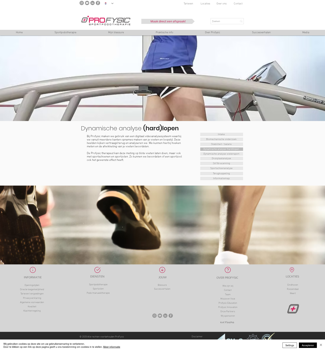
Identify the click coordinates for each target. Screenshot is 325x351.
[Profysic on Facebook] (171, 316)
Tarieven (188, 3)
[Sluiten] (321, 345)
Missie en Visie (227, 298)
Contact (238, 3)
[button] (164, 33)
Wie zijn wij (227, 286)
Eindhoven (292, 285)
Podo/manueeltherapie (98, 293)
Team (228, 294)
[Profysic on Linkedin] (165, 316)
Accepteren (308, 345)
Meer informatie (111, 346)
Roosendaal (293, 289)
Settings (289, 345)
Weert (293, 293)
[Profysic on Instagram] (154, 316)
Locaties (205, 3)
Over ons (221, 3)
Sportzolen (98, 288)
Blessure (162, 285)
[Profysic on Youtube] (160, 316)
